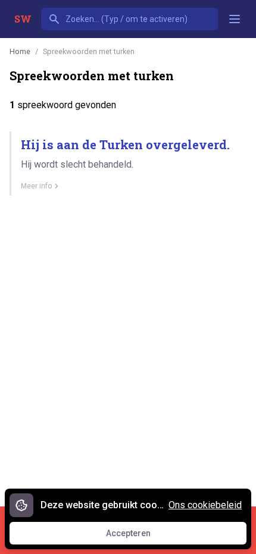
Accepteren (139, 536)
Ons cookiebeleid (205, 505)
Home (20, 51)
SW (23, 18)
